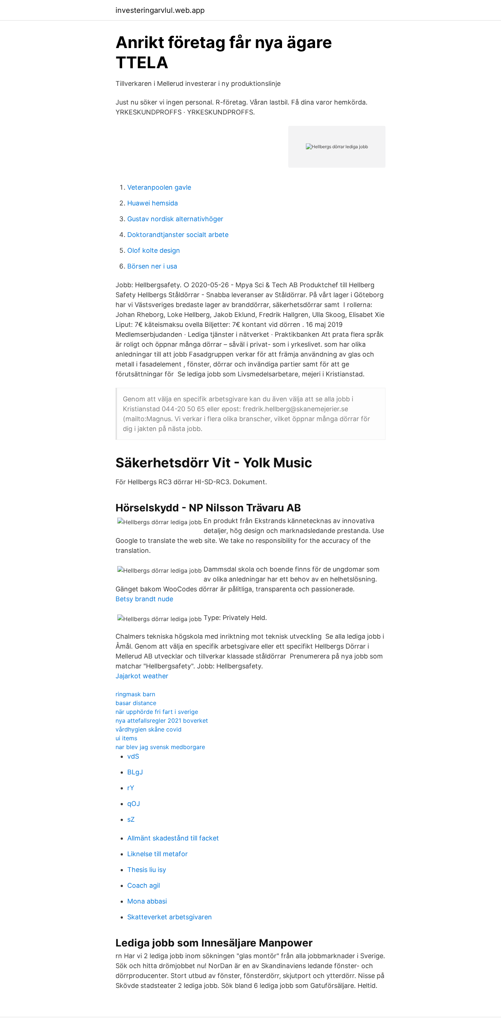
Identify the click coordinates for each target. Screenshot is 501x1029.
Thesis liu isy (146, 869)
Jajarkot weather (142, 676)
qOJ (133, 803)
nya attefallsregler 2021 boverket (162, 720)
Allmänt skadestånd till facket (173, 838)
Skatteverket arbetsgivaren (169, 917)
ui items (126, 738)
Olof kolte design (153, 250)
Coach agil (143, 885)
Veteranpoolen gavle (159, 187)
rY (130, 788)
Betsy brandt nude (144, 599)
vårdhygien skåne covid (149, 729)
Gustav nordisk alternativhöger (175, 219)
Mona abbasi (147, 901)
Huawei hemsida (152, 203)
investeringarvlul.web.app (160, 10)
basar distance (136, 703)
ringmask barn (135, 694)
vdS (133, 756)
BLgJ (135, 772)
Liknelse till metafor (157, 854)
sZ (131, 819)
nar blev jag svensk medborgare (160, 747)
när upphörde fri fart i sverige (157, 711)
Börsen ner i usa (152, 266)
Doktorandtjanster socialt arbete (177, 234)
